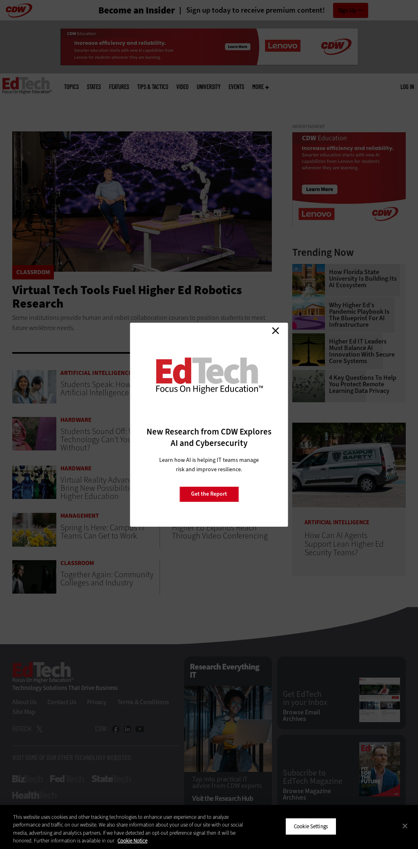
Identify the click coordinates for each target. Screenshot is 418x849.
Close (275, 331)
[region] (209, 827)
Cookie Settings (311, 826)
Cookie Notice (132, 840)
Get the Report (209, 494)
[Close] (405, 826)
